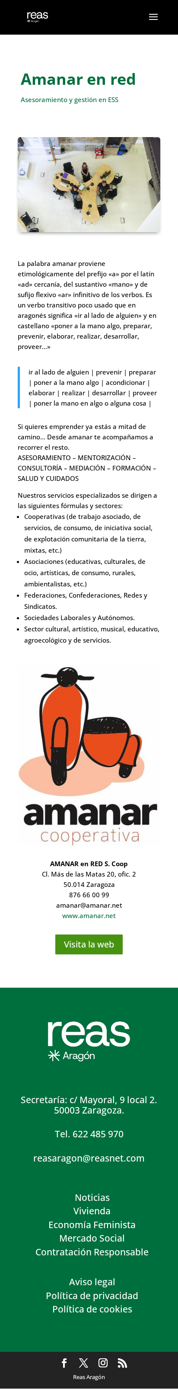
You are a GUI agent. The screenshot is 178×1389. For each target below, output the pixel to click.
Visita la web (89, 944)
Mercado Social (92, 1238)
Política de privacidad (92, 1296)
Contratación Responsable (92, 1252)
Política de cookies (92, 1309)
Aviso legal (92, 1282)
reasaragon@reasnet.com (89, 1158)
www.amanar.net (89, 915)
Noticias (92, 1197)
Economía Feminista (92, 1225)
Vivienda (92, 1211)
